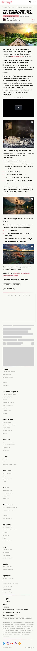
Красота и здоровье (10, 392)
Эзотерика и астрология (11, 16)
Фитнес (5, 413)
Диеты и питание (8, 405)
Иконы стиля (6, 427)
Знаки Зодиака (7, 589)
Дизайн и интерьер (8, 442)
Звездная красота (8, 377)
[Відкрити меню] (34, 2)
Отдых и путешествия (9, 510)
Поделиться (32, 19)
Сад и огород (6, 447)
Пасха (4, 538)
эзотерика (16, 285)
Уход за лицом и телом (9, 394)
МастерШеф (6, 555)
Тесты (4, 513)
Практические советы (9, 425)
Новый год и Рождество (9, 530)
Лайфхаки (6, 450)
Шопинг (5, 433)
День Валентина (7, 527)
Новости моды (7, 422)
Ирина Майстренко (13, 19)
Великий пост (6, 535)
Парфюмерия (7, 410)
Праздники (7, 525)
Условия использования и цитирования (17, 618)
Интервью (6, 385)
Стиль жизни (8, 505)
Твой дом (6, 439)
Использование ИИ (10, 615)
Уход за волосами (8, 397)
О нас (5, 604)
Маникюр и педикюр (8, 402)
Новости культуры (8, 569)
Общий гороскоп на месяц (10, 583)
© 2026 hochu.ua (7, 647)
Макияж (5, 399)
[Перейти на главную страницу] (6, 2)
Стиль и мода (8, 420)
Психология (6, 496)
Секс (4, 476)
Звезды (5, 369)
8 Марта (5, 532)
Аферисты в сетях (8, 558)
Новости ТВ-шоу (7, 549)
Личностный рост (8, 493)
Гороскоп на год (7, 586)
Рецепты (5, 459)
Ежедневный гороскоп (9, 592)
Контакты (6, 601)
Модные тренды (7, 430)
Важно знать (6, 498)
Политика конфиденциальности (15, 610)
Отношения (7, 471)
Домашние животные (9, 444)
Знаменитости (7, 374)
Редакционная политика (12, 612)
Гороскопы (7, 576)
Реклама (6, 607)
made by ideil (29, 647)
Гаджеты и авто (7, 518)
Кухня (5, 456)
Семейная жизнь (7, 479)
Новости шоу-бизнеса (9, 371)
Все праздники (7, 541)
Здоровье (5, 408)
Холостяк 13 (6, 552)
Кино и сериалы (7, 566)
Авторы (6, 599)
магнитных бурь (16, 56)
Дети (4, 481)
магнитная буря (9, 288)
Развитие (6, 488)
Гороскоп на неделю (8, 581)
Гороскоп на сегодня (8, 578)
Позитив (5, 515)
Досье (4, 380)
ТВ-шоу (5, 547)
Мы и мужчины (7, 473)
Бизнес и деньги (7, 490)
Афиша (5, 564)
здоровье (7, 285)
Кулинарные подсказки (9, 464)
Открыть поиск (30, 2)
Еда (4, 461)
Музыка (5, 382)
